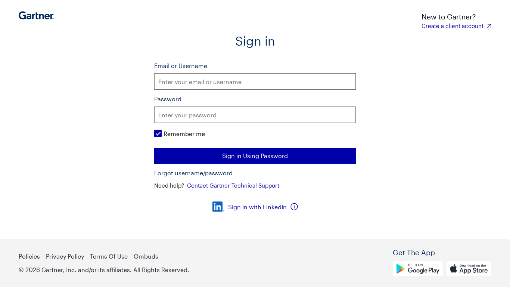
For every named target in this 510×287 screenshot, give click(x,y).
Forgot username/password (193, 173)
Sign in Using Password (255, 155)
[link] (456, 25)
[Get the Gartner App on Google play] (418, 269)
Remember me (184, 133)
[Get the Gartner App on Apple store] (469, 269)
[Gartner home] (38, 20)
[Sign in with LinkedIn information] (294, 206)
